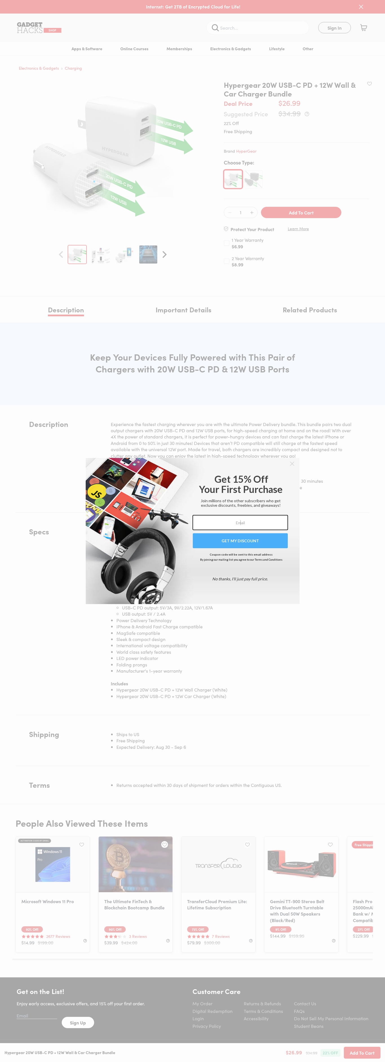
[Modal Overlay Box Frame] (192, 531)
